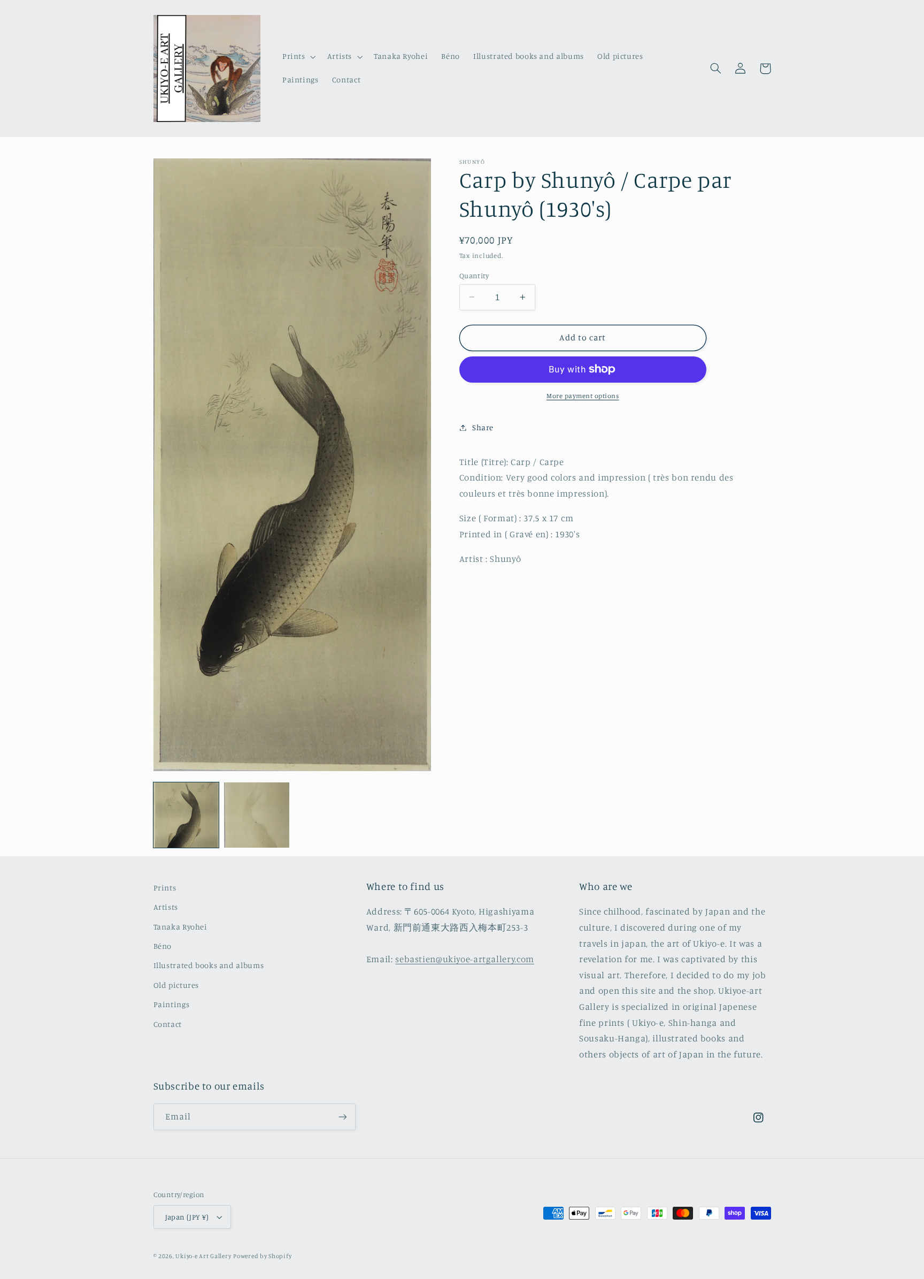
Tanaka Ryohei (180, 926)
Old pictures (176, 984)
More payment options (582, 396)
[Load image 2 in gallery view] (256, 815)
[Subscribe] (342, 1116)
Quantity (474, 275)
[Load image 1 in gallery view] (186, 815)
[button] (297, 56)
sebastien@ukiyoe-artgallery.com (464, 959)
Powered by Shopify (262, 1256)
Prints (164, 887)
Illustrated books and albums (208, 965)
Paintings (171, 1004)
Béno (162, 945)
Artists (165, 906)
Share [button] (483, 427)
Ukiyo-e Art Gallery (203, 1256)
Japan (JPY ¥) (187, 1217)
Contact (167, 1024)
